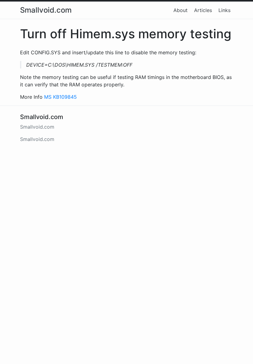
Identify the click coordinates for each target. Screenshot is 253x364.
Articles (203, 10)
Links (224, 10)
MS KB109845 (60, 97)
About (180, 10)
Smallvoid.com (46, 10)
